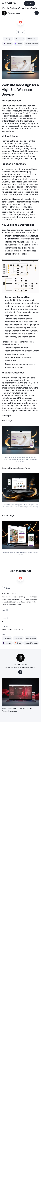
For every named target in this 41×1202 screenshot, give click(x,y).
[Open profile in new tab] (4, 13)
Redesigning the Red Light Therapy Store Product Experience (18, 710)
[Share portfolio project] (23, 32)
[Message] (36, 13)
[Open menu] (38, 3)
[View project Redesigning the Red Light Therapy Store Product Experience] (20, 692)
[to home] (9, 3)
